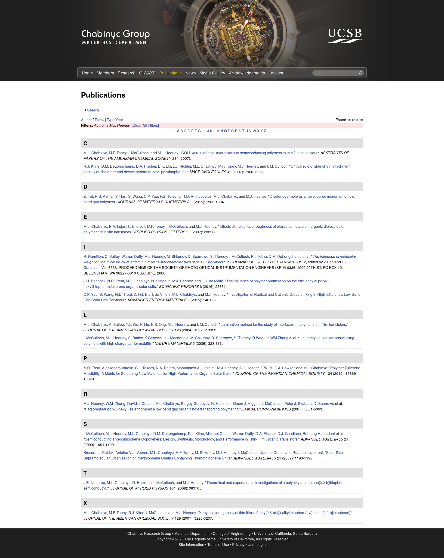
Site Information (191, 544)
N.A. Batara (165, 367)
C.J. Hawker (284, 367)
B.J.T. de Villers (157, 294)
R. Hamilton (93, 256)
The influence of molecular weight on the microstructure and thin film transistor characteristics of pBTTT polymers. (219, 259)
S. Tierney (218, 256)
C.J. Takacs (144, 367)
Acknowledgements (247, 73)
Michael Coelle (218, 433)
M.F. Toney (117, 152)
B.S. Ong (158, 324)
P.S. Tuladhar (171, 196)
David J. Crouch (140, 403)
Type (110, 119)
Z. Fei (88, 196)
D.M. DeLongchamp (117, 166)
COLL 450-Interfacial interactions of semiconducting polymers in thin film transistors (249, 152)
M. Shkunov (176, 256)
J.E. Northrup (94, 482)
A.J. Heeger (249, 367)
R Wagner (260, 337)
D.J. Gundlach (289, 433)
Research (127, 73)
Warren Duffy (132, 256)
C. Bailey (112, 256)
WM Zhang (279, 337)
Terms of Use (218, 544)
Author (86, 119)
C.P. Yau (151, 196)
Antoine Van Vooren (131, 452)
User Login (257, 544)
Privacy (238, 544)
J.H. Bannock (94, 281)
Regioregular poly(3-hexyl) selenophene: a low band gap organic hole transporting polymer (159, 409)
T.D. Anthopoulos (197, 196)
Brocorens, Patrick (98, 452)
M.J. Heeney (168, 152)
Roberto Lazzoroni (308, 452)
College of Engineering (232, 533)
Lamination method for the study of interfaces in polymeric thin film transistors (283, 324)
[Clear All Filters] (145, 125)
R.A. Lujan (117, 226)
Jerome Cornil (272, 452)
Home (87, 73)
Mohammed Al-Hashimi (196, 367)
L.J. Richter (182, 166)
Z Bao (329, 262)
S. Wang (135, 196)
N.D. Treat (115, 281)
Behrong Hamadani (319, 433)
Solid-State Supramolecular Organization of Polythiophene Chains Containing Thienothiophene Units (213, 455)
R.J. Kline (91, 166)
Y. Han (120, 196)
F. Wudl (266, 367)
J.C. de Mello (212, 281)
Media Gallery (212, 73)
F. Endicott (136, 226)
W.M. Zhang (115, 403)
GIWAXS (147, 73)
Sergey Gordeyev (195, 403)
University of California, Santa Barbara (285, 533)
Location (276, 73)
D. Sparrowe (198, 256)
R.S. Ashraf (104, 196)
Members (105, 73)
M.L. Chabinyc (95, 152)
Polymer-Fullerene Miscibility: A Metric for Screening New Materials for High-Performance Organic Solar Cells (221, 370)
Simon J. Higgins (246, 403)
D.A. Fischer (146, 166)
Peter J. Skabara (298, 403)
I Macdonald (178, 337)
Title (98, 119)
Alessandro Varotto (117, 367)
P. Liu (144, 324)
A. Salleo (116, 324)
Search (93, 110)
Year (119, 119)
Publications (170, 73)
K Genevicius (155, 337)
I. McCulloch (138, 152)
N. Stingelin (160, 281)
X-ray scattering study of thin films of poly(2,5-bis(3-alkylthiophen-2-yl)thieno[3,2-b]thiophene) (274, 512)
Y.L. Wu (132, 324)
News (190, 73)
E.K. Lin (164, 166)
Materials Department (192, 533)
